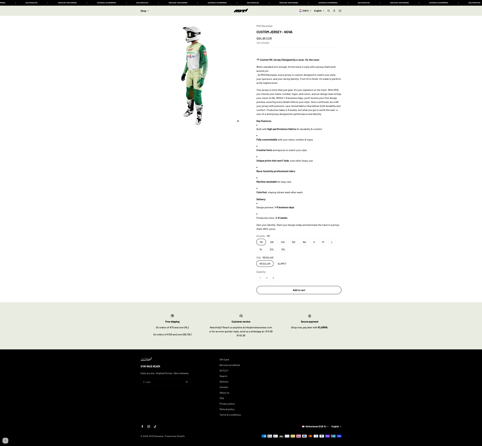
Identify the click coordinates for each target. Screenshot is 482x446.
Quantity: (261, 271)
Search (223, 376)
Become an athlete (230, 364)
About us (224, 392)
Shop (143, 10)
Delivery (224, 381)
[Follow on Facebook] (142, 426)
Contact (224, 387)
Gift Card (224, 359)
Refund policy (227, 409)
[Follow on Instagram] (148, 426)
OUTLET (224, 370)
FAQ (222, 398)
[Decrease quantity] (260, 278)
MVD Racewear (264, 25)
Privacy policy (227, 403)
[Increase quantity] (273, 278)
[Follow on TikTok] (155, 426)
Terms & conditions (230, 414)
